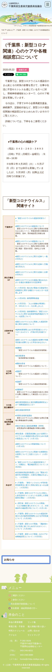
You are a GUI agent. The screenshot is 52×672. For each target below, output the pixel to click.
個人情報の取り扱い (37, 626)
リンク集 (32, 622)
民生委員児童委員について (23, 604)
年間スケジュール (17, 630)
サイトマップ (34, 635)
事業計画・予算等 (17, 626)
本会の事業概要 (16, 622)
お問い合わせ (34, 630)
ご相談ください (18, 595)
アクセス (13, 635)
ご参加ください (18, 600)
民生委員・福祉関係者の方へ (24, 608)
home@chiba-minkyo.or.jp (32, 659)
